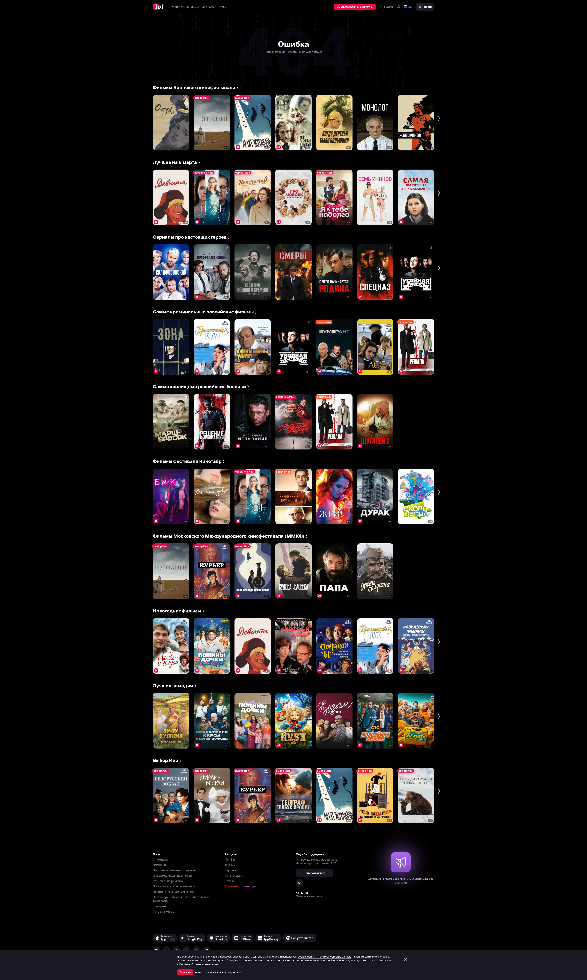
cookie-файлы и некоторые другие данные (324, 956)
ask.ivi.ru (302, 893)
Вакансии (159, 865)
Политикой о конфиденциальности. (201, 964)
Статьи (229, 881)
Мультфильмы (233, 875)
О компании (161, 859)
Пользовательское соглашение (174, 886)
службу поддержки (229, 972)
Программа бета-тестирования (174, 870)
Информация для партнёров (172, 875)
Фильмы (229, 865)
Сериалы (230, 870)
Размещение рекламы (168, 881)
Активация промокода (240, 886)
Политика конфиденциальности (174, 891)
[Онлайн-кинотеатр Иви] (159, 6)
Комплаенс (160, 906)
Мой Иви (230, 859)
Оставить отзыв (163, 911)
